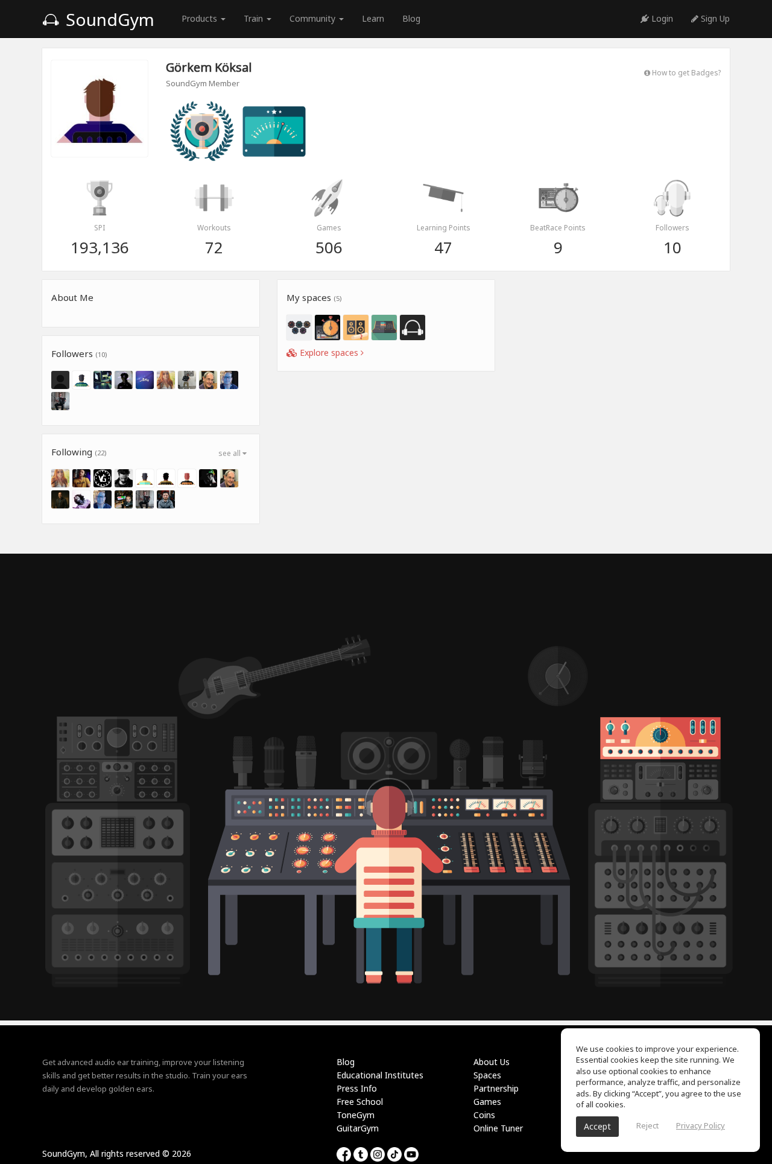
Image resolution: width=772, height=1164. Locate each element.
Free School (360, 1101)
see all (230, 453)
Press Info (357, 1088)
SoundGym (108, 19)
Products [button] (201, 18)
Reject (647, 1125)
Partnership (496, 1088)
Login (661, 18)
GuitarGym (358, 1128)
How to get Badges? (685, 72)
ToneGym (356, 1115)
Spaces (487, 1075)
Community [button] (314, 18)
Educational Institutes (380, 1075)
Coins (484, 1115)
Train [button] (254, 18)
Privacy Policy (700, 1125)
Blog (411, 18)
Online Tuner (498, 1128)
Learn (373, 18)
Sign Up (714, 18)
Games (487, 1101)
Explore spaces (329, 352)
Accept (597, 1126)
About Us (491, 1062)
